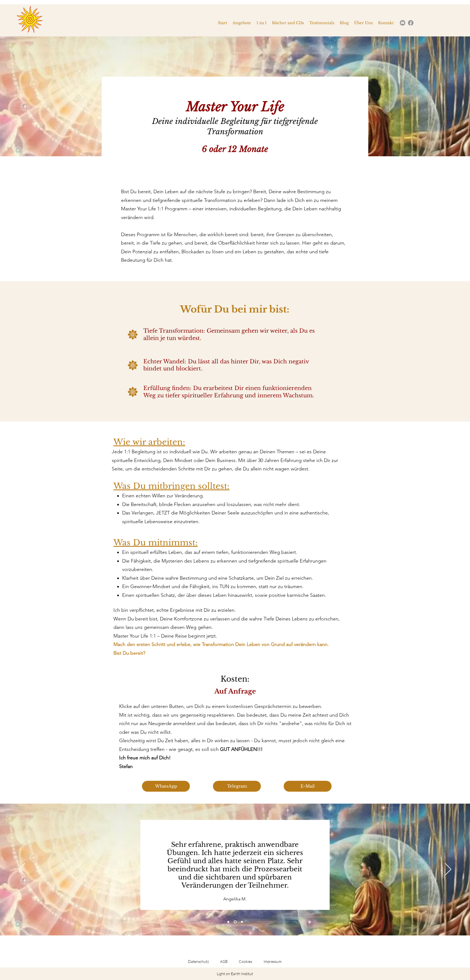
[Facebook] (410, 23)
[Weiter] (448, 869)
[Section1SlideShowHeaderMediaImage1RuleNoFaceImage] (228, 922)
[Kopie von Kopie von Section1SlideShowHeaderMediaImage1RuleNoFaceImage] (242, 922)
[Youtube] (402, 23)
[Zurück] (22, 869)
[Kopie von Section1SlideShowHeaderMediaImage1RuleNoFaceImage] (235, 921)
